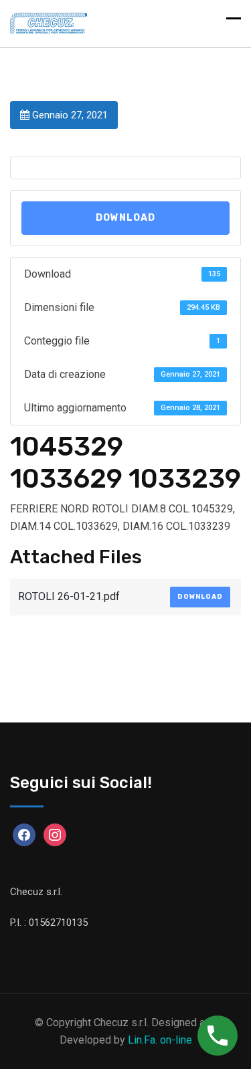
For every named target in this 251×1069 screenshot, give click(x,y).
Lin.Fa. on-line (160, 1040)
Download (125, 217)
